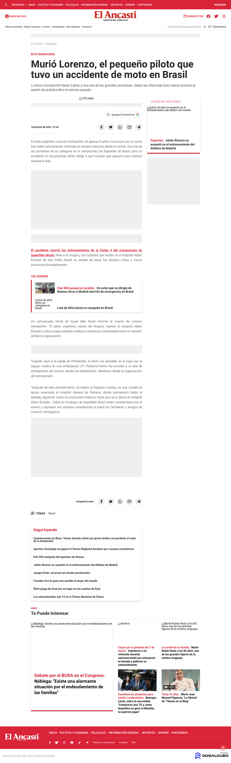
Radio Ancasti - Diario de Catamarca (15, 16)
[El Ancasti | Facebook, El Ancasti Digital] (208, 16)
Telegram (87, 742)
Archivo (46, 26)
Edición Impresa (32, 26)
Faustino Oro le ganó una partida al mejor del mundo (65, 580)
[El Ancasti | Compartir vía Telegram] (138, 127)
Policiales (72, 4)
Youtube (72, 742)
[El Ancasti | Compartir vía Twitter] (110, 127)
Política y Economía (50, 4)
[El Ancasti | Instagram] (224, 16)
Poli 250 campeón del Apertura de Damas (58, 557)
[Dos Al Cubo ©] (211, 758)
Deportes (117, 4)
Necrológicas (73, 26)
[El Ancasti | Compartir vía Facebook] (101, 127)
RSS (133, 742)
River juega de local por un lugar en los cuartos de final (66, 588)
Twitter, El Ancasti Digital (56, 742)
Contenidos (144, 4)
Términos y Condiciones (104, 742)
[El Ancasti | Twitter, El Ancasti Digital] (216, 16)
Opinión (130, 4)
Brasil (52, 513)
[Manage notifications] (223, 748)
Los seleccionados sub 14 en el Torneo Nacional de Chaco (68, 596)
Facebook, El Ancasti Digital (50, 742)
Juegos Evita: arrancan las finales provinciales (61, 572)
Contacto (87, 26)
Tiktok (79, 742)
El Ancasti (37, 43)
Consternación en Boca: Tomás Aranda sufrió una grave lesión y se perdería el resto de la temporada (84, 540)
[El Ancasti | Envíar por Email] (129, 127)
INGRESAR (220, 5)
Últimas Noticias (13, 26)
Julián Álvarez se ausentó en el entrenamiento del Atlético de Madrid (75, 565)
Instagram (64, 742)
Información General (94, 4)
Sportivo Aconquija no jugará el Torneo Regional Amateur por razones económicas (83, 549)
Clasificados (58, 26)
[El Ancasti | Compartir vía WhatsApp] (120, 127)
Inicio (31, 4)
